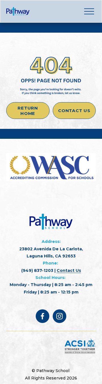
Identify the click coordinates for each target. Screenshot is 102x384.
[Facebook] (42, 316)
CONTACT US (74, 110)
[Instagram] (59, 316)
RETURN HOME (28, 110)
